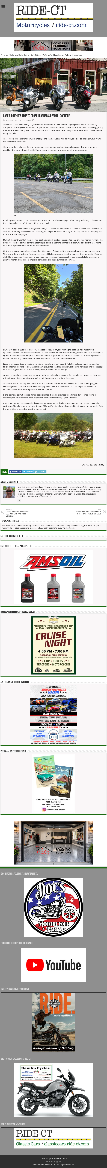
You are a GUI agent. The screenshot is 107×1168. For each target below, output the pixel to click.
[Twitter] (52, 1161)
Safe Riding (24, 55)
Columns (14, 55)
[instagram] (60, 1161)
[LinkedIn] (55, 1161)
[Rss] (47, 1161)
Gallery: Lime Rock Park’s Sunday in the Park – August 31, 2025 (88, 512)
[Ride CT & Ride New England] (53, 17)
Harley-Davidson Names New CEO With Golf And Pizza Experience (17, 513)
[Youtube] (57, 1161)
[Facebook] (49, 1161)
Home (5, 55)
